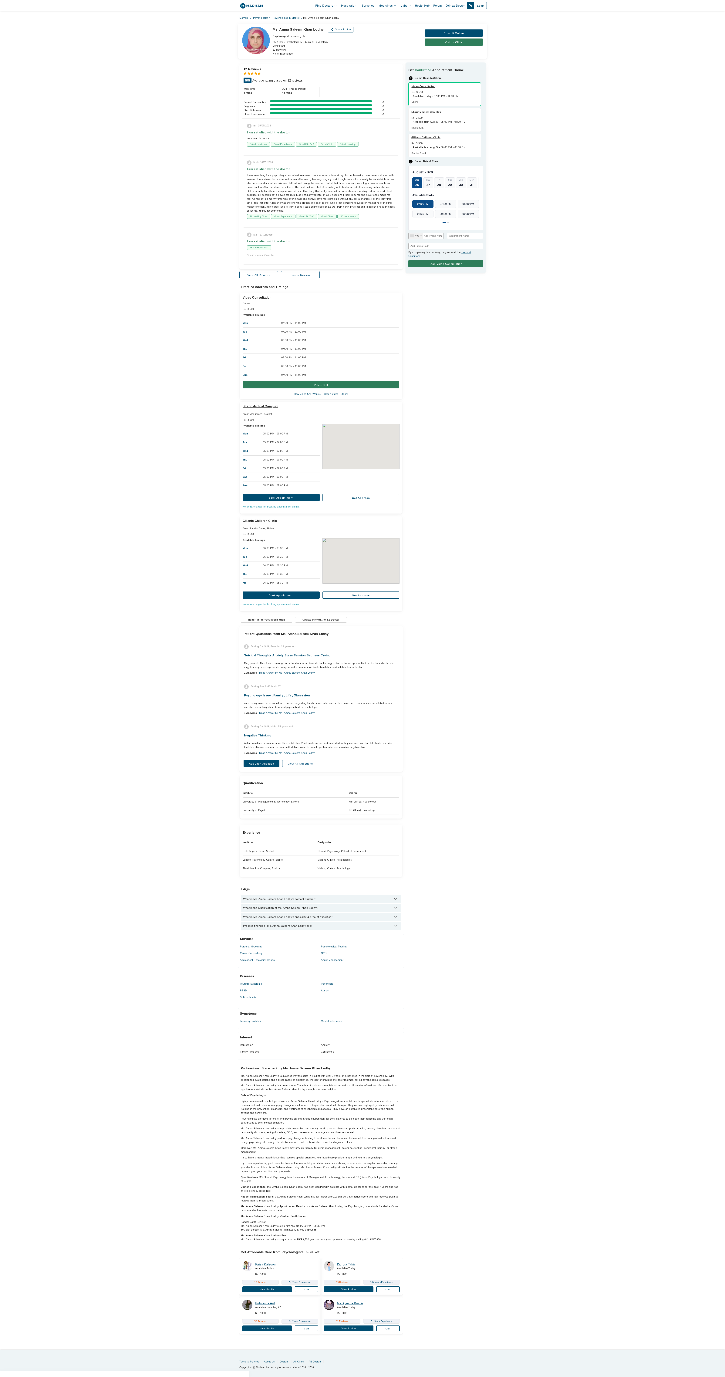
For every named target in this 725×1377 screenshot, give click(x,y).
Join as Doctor (455, 5)
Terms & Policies (249, 1361)
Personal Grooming (251, 946)
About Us (269, 1361)
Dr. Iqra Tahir (346, 1264)
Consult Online (454, 33)
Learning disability (250, 1021)
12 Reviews (279, 49)
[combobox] (416, 236)
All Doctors (315, 1361)
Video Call (321, 385)
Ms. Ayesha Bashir (350, 1303)
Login (481, 5)
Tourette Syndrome (251, 983)
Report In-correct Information (266, 619)
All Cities (298, 1361)
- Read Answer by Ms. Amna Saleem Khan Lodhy (286, 672)
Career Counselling (251, 953)
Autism (325, 990)
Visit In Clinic (454, 42)
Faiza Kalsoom (265, 1264)
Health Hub (422, 5)
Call (306, 1289)
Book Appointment (281, 497)
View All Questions (300, 763)
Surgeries (368, 5)
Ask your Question (261, 763)
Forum (437, 5)
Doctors (284, 1361)
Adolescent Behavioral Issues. (257, 960)
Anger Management (332, 960)
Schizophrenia (248, 997)
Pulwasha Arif (265, 1303)
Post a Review (300, 274)
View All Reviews (258, 274)
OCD (323, 953)
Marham (244, 18)
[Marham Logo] (251, 7)
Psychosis (327, 983)
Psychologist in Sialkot (286, 18)
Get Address (361, 497)
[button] (470, 5)
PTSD (243, 990)
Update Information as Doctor (320, 619)
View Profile (267, 1289)
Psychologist (260, 18)
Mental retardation (331, 1021)
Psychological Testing (333, 946)
